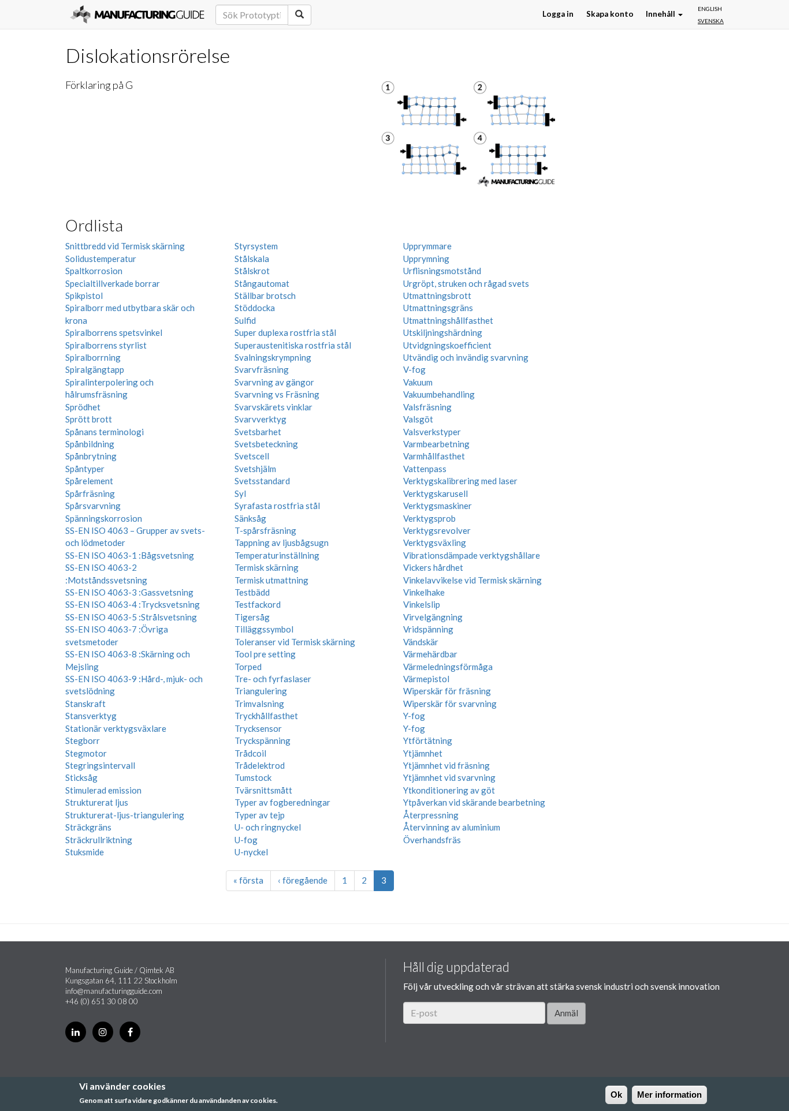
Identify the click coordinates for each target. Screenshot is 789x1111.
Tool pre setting (265, 654)
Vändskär (420, 642)
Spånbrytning (91, 456)
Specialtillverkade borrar (112, 283)
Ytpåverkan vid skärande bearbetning (474, 802)
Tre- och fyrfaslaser (273, 679)
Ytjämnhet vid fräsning (446, 765)
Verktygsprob (429, 518)
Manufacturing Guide (137, 14)
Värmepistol (426, 679)
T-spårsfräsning (265, 530)
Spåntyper (85, 468)
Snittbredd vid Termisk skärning (125, 246)
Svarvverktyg (260, 419)
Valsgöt (418, 419)
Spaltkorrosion (93, 270)
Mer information (669, 1094)
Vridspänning (428, 629)
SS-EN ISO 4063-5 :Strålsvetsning (131, 617)
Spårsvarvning (93, 505)
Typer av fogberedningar (282, 802)
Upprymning (426, 258)
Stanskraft (85, 703)
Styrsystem (256, 246)
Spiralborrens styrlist (106, 345)
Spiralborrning (93, 357)
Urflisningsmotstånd (442, 270)
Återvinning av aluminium (451, 827)
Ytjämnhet (422, 753)
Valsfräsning (427, 407)
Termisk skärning (267, 567)
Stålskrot (252, 270)
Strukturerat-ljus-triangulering (124, 815)
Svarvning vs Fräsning (277, 394)
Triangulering (261, 691)
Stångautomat (262, 283)
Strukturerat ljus (96, 802)
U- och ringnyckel (268, 827)
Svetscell (252, 456)
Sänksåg (250, 518)
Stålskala (252, 258)
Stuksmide (84, 852)
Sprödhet (83, 407)
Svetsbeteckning (266, 444)
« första (248, 880)
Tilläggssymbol (264, 629)
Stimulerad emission (103, 790)
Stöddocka (255, 307)
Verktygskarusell (435, 493)
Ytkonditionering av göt (449, 790)
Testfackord (258, 604)
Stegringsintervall (100, 765)
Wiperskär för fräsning (447, 691)
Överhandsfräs (432, 840)
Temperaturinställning (277, 555)
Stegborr (82, 740)
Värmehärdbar (430, 654)
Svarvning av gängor (274, 382)
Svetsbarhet (258, 432)
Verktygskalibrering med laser (460, 481)
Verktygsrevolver (437, 530)
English (710, 8)
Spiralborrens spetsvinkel (113, 332)
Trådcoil (250, 753)
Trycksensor (258, 728)
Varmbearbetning (436, 444)
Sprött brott (88, 419)
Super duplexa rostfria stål (285, 332)
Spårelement (89, 481)
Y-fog (414, 715)
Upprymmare (427, 246)
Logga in (558, 14)
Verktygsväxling (434, 542)
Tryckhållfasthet (266, 715)
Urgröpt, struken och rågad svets (466, 283)
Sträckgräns (88, 827)
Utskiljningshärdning (442, 332)
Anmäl (566, 1013)
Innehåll (661, 14)
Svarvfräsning (262, 369)
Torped (248, 666)
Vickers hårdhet (433, 567)
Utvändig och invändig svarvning (466, 357)
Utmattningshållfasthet (448, 320)
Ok (616, 1094)
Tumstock (253, 777)
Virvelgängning (433, 617)
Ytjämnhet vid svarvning (449, 777)
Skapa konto (610, 14)
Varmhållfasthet (434, 456)
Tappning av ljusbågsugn (282, 542)
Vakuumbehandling (439, 394)
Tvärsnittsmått (263, 790)
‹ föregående (302, 880)
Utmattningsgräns (438, 307)
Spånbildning (89, 444)
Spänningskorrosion (103, 518)
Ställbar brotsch (265, 295)
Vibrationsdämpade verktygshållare (471, 555)
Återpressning (431, 815)
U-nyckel (251, 852)
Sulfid (245, 320)
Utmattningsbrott (437, 295)
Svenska (711, 20)
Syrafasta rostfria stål (277, 505)
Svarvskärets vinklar (273, 407)
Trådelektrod (260, 765)
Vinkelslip (421, 604)
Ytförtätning (427, 740)
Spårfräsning (90, 493)
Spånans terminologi (104, 432)
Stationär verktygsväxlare (115, 728)
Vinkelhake (424, 592)
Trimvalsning (259, 703)
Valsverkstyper (432, 432)
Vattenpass (424, 468)
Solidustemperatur (100, 258)
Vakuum (418, 382)
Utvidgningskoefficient (447, 345)
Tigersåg (252, 617)
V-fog (414, 369)
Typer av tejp (260, 815)
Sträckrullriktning (98, 840)
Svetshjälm (255, 468)
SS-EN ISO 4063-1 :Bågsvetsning (129, 555)
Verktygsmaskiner (437, 505)
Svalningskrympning (273, 357)
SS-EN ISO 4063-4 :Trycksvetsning (132, 604)
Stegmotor (86, 753)
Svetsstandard (262, 481)
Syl (240, 493)
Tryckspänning (263, 740)
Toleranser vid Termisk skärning (295, 642)
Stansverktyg (91, 715)
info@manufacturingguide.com (113, 991)
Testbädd (252, 592)
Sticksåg (81, 777)
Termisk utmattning (271, 580)
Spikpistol (84, 295)
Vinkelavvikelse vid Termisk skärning (472, 580)
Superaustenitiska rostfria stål (293, 345)
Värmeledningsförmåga (448, 666)
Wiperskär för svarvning (450, 703)
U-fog (246, 840)
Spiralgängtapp (94, 369)
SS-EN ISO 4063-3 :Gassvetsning (129, 592)
